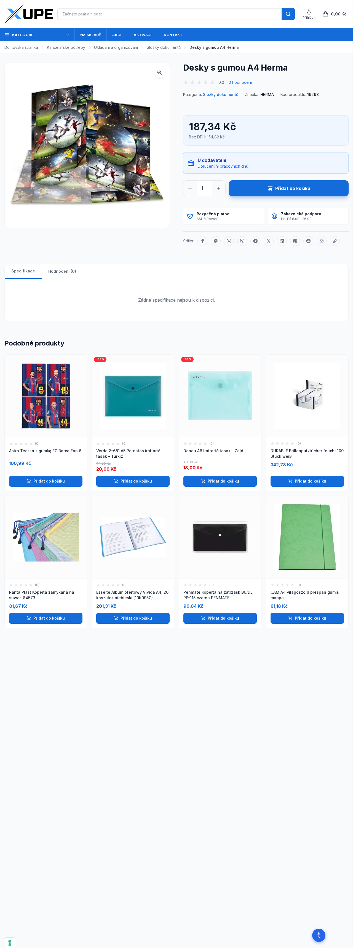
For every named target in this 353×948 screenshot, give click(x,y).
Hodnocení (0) (62, 271)
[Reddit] (308, 241)
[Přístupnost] (318, 935)
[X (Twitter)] (269, 241)
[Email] (322, 241)
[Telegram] (255, 241)
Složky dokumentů (164, 47)
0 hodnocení (240, 82)
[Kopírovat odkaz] (335, 241)
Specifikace (23, 271)
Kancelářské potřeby (66, 47)
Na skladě (90, 35)
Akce (117, 35)
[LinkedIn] (282, 241)
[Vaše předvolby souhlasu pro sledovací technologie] (9, 943)
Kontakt (173, 35)
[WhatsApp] (229, 241)
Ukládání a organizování (116, 47)
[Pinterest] (295, 241)
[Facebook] (202, 241)
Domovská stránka (21, 47)
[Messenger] (216, 241)
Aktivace (143, 35)
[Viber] (242, 241)
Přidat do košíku (49, 481)
